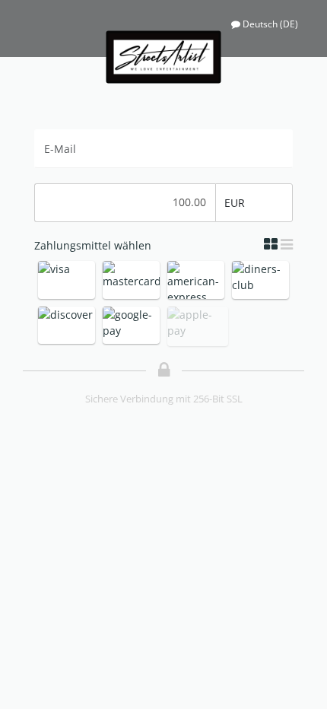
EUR (234, 203)
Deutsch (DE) (270, 23)
